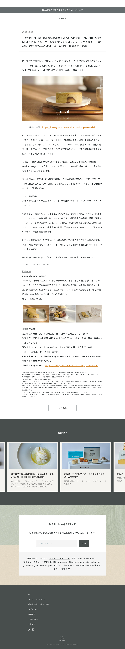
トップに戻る (62, 408)
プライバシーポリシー (59, 558)
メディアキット (34, 609)
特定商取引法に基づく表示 (38, 604)
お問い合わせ (33, 619)
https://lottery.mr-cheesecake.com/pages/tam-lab (69, 127)
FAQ (29, 594)
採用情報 (31, 614)
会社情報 (31, 624)
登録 (84, 543)
